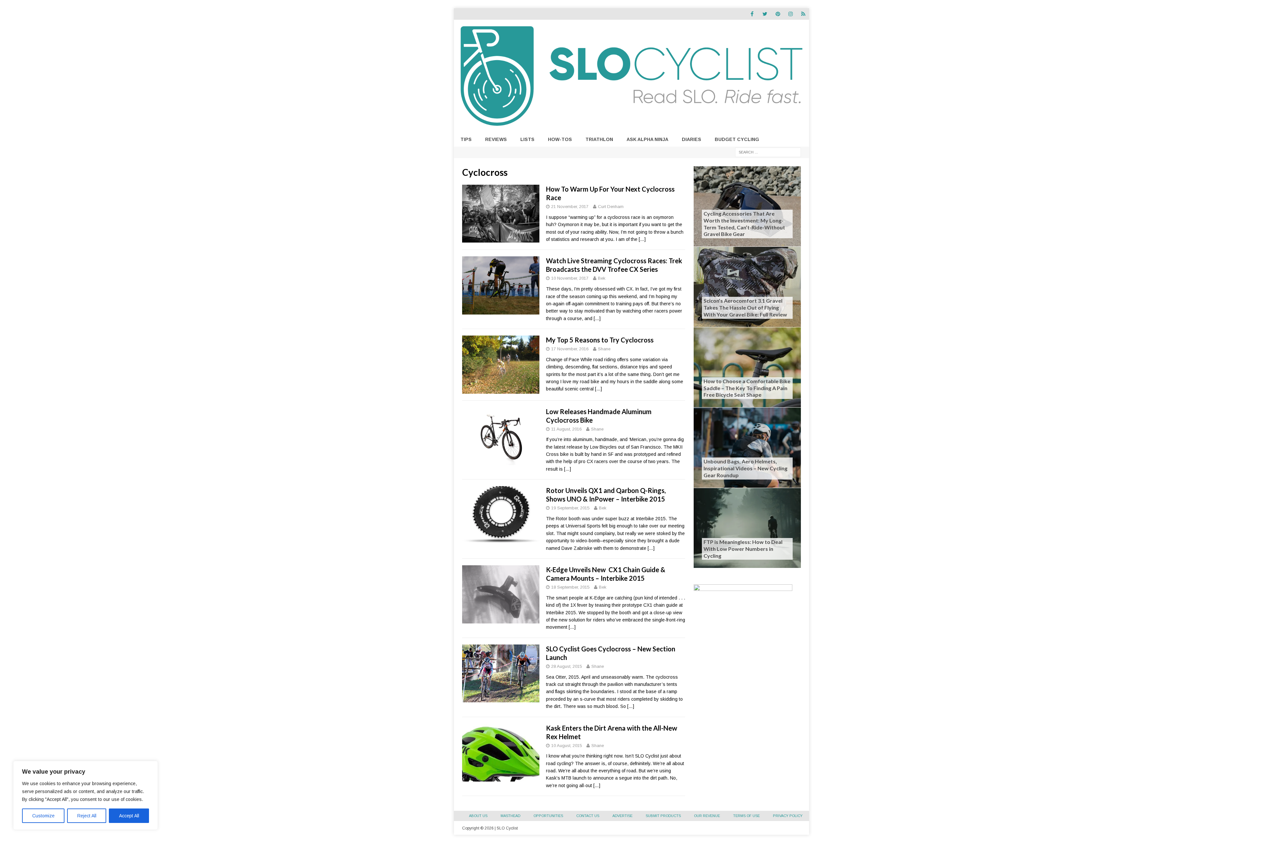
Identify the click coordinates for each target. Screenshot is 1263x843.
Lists (527, 139)
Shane (604, 348)
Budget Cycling (737, 139)
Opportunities (548, 816)
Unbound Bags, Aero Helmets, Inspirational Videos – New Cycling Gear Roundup (745, 468)
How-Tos (560, 139)
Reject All (86, 815)
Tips (466, 139)
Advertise (622, 816)
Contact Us (587, 816)
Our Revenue (707, 816)
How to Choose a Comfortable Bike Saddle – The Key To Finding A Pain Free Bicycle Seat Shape (747, 388)
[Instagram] (790, 14)
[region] (85, 795)
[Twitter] (765, 14)
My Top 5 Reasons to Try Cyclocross (600, 340)
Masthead (510, 816)
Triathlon (599, 139)
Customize (43, 815)
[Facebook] (752, 14)
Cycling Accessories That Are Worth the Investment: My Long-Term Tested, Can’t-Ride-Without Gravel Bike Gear (744, 223)
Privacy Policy (788, 816)
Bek (602, 278)
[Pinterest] (777, 14)
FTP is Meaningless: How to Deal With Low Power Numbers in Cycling (743, 549)
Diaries (691, 139)
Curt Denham (611, 206)
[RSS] (803, 14)
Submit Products (663, 816)
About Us (478, 816)
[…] (642, 239)
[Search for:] (768, 151)
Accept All (129, 815)
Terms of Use (746, 816)
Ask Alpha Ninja (647, 139)
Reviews (496, 139)
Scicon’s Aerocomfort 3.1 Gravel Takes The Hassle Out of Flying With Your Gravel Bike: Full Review (745, 307)
